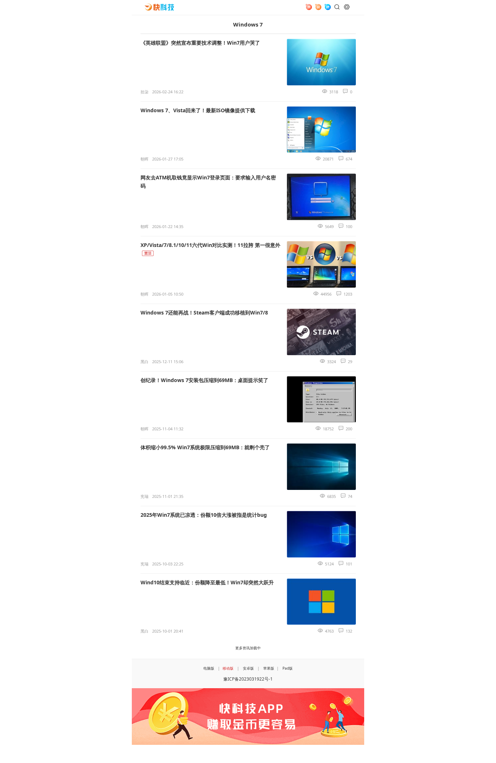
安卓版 (248, 668)
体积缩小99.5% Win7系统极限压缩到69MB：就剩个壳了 (205, 447)
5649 (329, 226)
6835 (331, 496)
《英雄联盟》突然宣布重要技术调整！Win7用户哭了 (200, 42)
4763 (329, 631)
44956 (326, 294)
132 (349, 631)
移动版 (228, 668)
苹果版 (268, 668)
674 (349, 159)
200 (349, 428)
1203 (347, 294)
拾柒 (145, 91)
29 (350, 361)
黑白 (145, 361)
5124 (329, 564)
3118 (333, 91)
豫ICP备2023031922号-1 (248, 679)
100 (349, 226)
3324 (331, 361)
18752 (328, 428)
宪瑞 (145, 496)
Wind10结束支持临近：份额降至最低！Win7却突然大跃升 (207, 582)
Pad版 (287, 668)
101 (349, 564)
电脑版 (208, 668)
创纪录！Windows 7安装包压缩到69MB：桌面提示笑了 (204, 380)
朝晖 (145, 159)
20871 (328, 159)
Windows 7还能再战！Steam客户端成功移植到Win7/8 (204, 312)
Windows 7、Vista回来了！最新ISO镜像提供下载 (198, 110)
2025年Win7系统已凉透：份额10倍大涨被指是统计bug (204, 514)
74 (350, 496)
